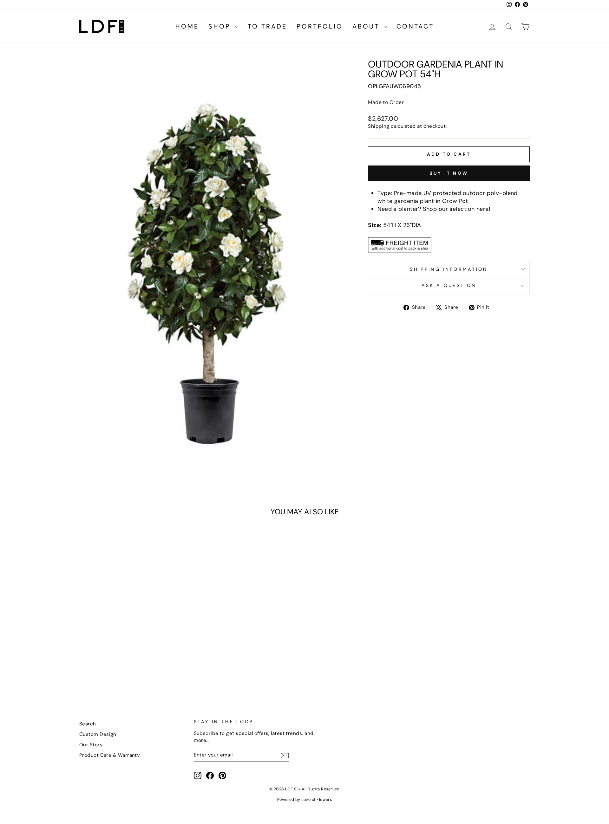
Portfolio (320, 26)
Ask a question (449, 285)
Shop (220, 26)
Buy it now (448, 173)
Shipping (379, 126)
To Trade (267, 26)
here (482, 209)
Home (187, 26)
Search (87, 724)
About (367, 26)
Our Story (91, 745)
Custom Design (97, 734)
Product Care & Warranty (109, 755)
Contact (415, 26)
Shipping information (449, 269)
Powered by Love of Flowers (304, 799)
